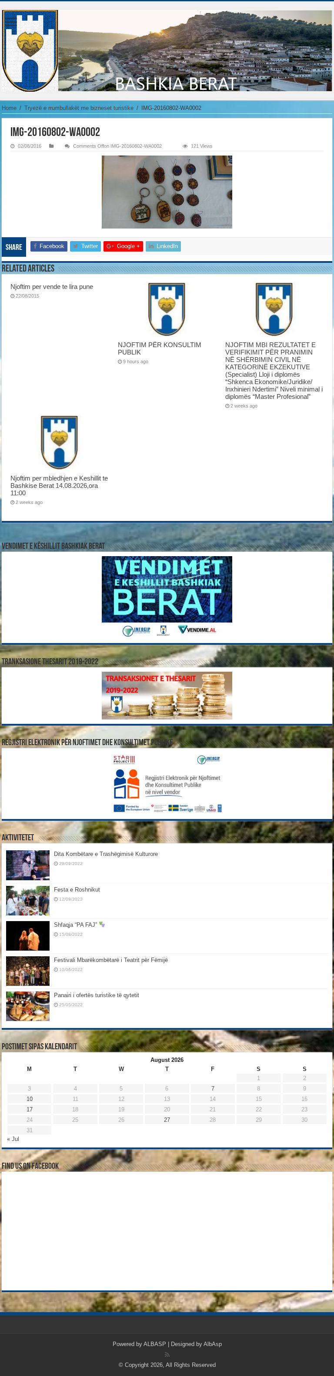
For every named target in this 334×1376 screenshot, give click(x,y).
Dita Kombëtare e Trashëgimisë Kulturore (106, 854)
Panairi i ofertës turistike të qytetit (96, 995)
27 (167, 1120)
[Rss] (167, 1354)
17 (30, 1109)
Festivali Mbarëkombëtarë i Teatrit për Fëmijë (111, 960)
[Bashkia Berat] (167, 51)
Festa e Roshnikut (77, 889)
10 (30, 1099)
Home (9, 108)
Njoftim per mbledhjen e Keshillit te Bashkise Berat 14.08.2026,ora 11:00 (59, 485)
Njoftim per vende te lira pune (51, 286)
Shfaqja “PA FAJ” (76, 925)
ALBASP (155, 1344)
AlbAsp (213, 1344)
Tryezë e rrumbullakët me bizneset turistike (79, 108)
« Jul (13, 1139)
